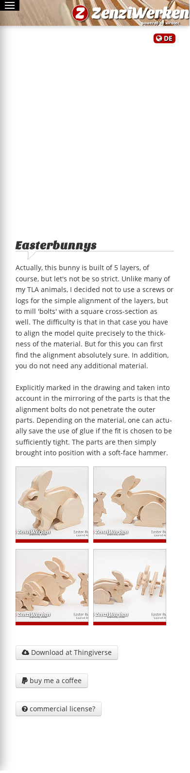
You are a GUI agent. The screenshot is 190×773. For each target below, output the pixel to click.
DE (168, 38)
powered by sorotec (161, 22)
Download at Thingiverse (67, 652)
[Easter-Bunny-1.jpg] (52, 502)
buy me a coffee (52, 680)
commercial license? (58, 708)
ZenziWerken (140, 13)
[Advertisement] (95, 137)
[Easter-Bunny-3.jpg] (52, 585)
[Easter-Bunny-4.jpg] (129, 585)
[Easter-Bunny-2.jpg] (129, 502)
